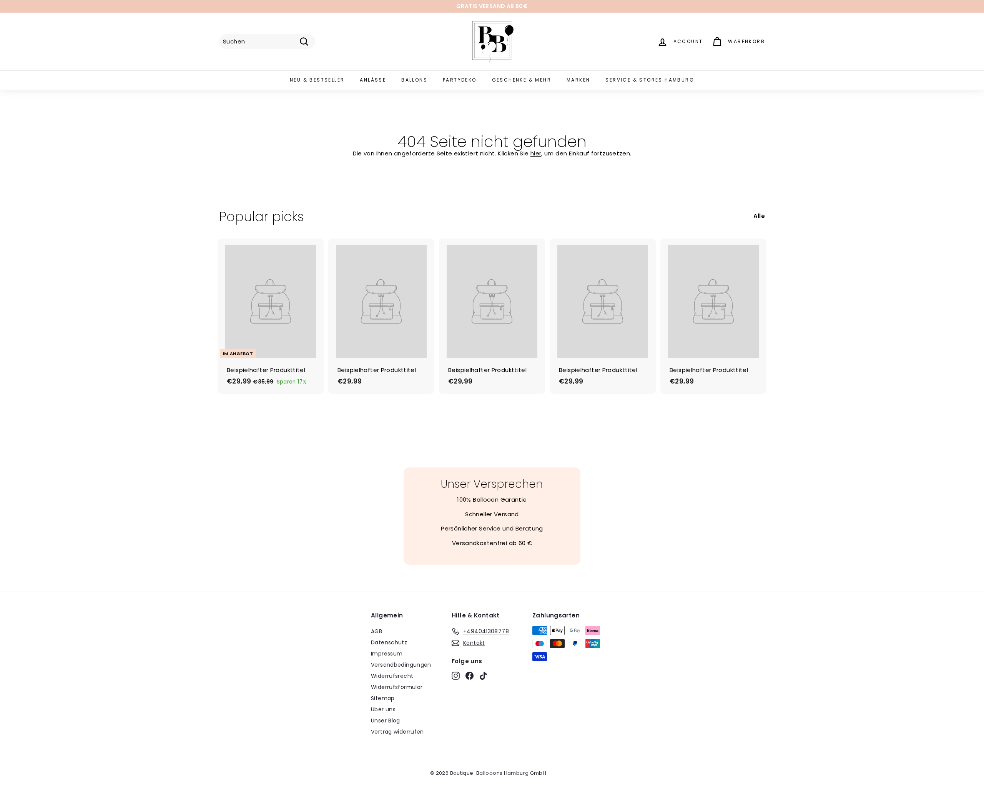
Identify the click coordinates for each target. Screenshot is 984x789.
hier (536, 153)
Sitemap (383, 698)
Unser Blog (385, 720)
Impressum (386, 653)
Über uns (383, 709)
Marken (578, 80)
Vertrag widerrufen (397, 732)
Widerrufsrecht (392, 676)
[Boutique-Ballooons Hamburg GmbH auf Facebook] (469, 675)
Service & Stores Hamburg (649, 80)
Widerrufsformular (396, 687)
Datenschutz (389, 642)
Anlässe (373, 80)
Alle (759, 216)
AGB (376, 631)
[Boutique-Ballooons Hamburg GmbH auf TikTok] (483, 675)
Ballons (414, 80)
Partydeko (460, 80)
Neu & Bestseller (317, 80)
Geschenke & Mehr (521, 80)
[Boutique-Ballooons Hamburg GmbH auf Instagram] (456, 675)
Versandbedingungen (401, 665)
